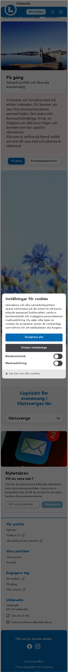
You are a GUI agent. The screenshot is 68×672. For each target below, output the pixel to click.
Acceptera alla (34, 337)
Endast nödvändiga (34, 347)
